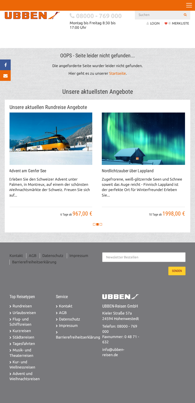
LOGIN (155, 23)
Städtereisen (23, 337)
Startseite (117, 73)
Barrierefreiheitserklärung (34, 262)
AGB (32, 256)
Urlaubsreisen (24, 313)
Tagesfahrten (24, 344)
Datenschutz (52, 256)
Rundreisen (22, 306)
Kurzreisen (22, 331)
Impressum (78, 256)
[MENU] (189, 5)
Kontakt (16, 256)
